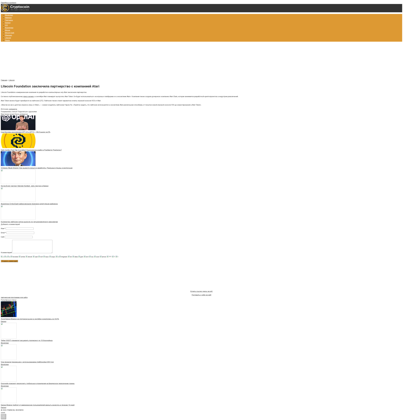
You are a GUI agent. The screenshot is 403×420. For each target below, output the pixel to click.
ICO (6, 25)
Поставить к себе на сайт (201, 295)
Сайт (2, 237)
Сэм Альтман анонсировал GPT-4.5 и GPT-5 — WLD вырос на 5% (25, 132)
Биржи (7, 23)
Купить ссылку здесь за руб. (201, 291)
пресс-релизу (28, 96)
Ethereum (8, 35)
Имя (3, 229)
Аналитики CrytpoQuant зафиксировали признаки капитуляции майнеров (29, 204)
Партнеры (9, 20)
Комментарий (6, 253)
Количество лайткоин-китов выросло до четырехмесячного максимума (29, 222)
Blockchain (9, 15)
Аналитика (9, 28)
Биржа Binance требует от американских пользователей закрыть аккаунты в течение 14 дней (37, 405)
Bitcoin (7, 30)
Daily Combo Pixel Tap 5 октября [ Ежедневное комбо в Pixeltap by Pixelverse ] (31, 150)
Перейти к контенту (8, 3)
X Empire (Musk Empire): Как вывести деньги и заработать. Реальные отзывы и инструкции (36, 168)
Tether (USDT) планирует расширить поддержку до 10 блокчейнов (27, 340)
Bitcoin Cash (9, 33)
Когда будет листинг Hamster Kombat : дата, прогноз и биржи (24, 186)
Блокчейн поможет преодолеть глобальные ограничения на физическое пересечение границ (38, 384)
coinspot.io (13, 109)
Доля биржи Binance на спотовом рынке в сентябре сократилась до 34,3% (30, 319)
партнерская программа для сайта (14, 297)
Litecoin (8, 38)
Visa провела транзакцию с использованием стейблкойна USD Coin (27, 362)
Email (3, 233)
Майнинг (8, 18)
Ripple (7, 40)
